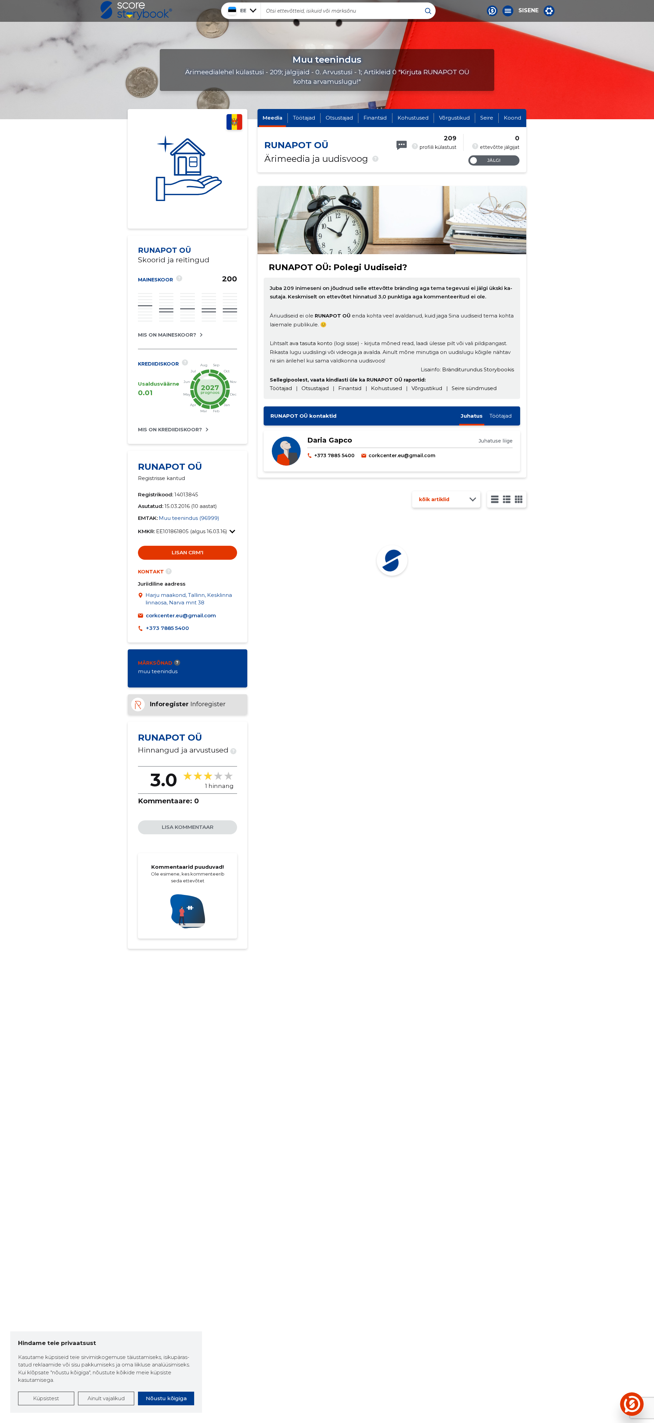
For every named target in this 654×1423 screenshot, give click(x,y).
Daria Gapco (329, 440)
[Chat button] (492, 10)
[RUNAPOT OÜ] (187, 168)
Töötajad (304, 117)
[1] (494, 499)
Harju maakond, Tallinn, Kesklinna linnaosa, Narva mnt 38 (188, 599)
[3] (506, 499)
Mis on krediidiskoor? (170, 430)
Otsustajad (339, 117)
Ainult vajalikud (106, 1398)
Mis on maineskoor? (167, 335)
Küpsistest (46, 1398)
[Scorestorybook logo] (136, 10)
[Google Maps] (141, 599)
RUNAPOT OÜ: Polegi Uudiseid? (338, 267)
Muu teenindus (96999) (189, 518)
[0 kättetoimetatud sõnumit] (401, 145)
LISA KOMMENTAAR (188, 827)
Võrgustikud (454, 117)
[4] (518, 499)
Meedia (272, 117)
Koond (512, 117)
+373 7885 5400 (167, 628)
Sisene (528, 10)
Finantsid (375, 117)
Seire (486, 117)
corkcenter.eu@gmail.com (181, 615)
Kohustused (413, 117)
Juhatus (472, 416)
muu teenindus (157, 671)
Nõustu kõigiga (166, 1398)
